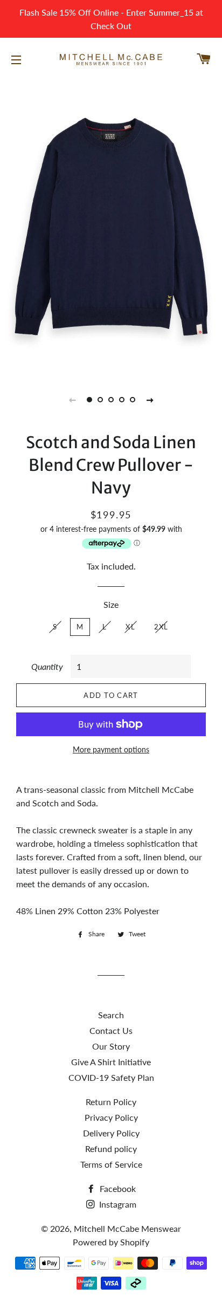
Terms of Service (111, 1164)
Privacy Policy (111, 1117)
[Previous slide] (72, 400)
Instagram (116, 1204)
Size (111, 604)
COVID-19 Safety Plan (111, 1077)
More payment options (111, 749)
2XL (161, 626)
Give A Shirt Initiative (111, 1062)
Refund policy (111, 1148)
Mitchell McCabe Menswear (127, 1228)
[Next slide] (150, 400)
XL (130, 626)
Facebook (117, 1188)
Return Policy (111, 1101)
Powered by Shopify (111, 1242)
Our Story (111, 1046)
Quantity (47, 666)
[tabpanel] (111, 226)
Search (111, 1015)
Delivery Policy (111, 1133)
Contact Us (111, 1030)
